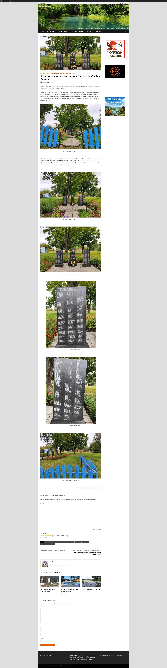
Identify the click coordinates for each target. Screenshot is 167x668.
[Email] (126, 3)
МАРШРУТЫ (98, 31)
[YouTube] (120, 3)
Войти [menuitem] (4, 1)
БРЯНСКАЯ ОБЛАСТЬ (63, 31)
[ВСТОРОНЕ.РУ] (83, 17)
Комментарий (44, 607)
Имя (41, 625)
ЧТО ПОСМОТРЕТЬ (51, 31)
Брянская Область (44, 73)
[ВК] (122, 3)
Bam (72, 666)
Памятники (68, 73)
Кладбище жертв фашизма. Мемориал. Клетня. (47, 590)
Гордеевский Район (54, 73)
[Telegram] (124, 3)
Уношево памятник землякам (47, 543)
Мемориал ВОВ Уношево (50, 542)
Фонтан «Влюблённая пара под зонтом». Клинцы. (69, 590)
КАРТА (42, 31)
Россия (73, 73)
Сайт (41, 638)
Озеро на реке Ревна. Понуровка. (91, 589)
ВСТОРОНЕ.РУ (55, 666)
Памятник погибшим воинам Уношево (65, 542)
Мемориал (62, 73)
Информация (88, 31)
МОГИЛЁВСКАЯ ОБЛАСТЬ (77, 31)
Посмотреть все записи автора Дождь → (59, 565)
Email (42, 632)
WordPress (67, 666)
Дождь (47, 82)
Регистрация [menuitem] (9, 1)
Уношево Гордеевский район (81, 542)
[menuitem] (1, 1)
